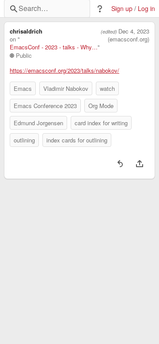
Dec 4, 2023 (133, 31)
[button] (100, 9)
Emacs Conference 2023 (45, 105)
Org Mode (101, 105)
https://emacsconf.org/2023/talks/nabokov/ (64, 71)
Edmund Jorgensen (38, 123)
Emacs (23, 88)
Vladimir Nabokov (65, 88)
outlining (24, 140)
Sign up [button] (121, 8)
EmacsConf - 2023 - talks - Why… (54, 47)
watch (107, 88)
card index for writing (101, 123)
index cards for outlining (76, 140)
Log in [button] (146, 8)
